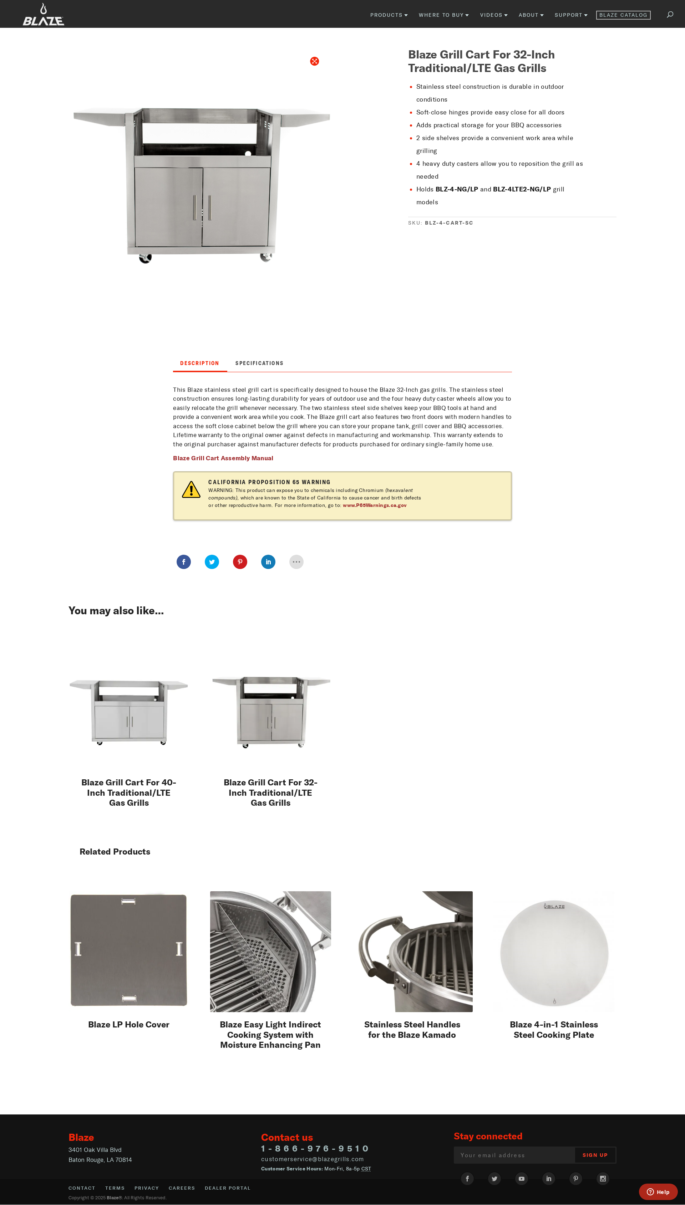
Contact (82, 1188)
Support (569, 15)
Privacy (147, 1188)
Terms (115, 1188)
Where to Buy (441, 15)
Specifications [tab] (259, 363)
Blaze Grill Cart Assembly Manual (223, 458)
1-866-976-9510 (316, 1148)
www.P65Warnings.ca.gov (375, 505)
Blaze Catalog (623, 15)
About (529, 15)
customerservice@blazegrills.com (312, 1159)
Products (386, 15)
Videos (491, 15)
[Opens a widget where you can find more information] (658, 1192)
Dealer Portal (228, 1188)
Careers (182, 1188)
